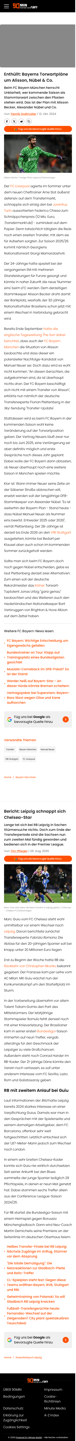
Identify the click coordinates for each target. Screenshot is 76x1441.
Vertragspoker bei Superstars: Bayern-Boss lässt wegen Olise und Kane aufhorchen (38, 697)
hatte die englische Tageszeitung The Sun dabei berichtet (34, 334)
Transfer (10, 749)
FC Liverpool (20, 186)
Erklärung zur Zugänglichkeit (15, 1417)
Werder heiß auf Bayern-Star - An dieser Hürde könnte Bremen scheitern (38, 683)
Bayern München (27, 749)
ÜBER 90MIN (12, 1389)
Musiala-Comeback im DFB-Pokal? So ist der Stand (38, 671)
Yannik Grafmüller (23, 114)
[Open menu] (6, 6)
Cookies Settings (16, 1427)
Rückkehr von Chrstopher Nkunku (30, 966)
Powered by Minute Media (29, 1437)
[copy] (29, 121)
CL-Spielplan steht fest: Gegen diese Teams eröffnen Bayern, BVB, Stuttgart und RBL (38, 1285)
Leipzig (9, 931)
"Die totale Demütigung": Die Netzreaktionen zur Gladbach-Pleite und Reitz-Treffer (36, 1268)
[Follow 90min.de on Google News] (66, 719)
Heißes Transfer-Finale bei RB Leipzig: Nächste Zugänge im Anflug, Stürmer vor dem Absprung (37, 1251)
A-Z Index (51, 1415)
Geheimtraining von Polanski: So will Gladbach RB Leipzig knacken (36, 1299)
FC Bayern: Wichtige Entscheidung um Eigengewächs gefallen (37, 643)
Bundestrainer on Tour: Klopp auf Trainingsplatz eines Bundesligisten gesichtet (35, 657)
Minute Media (55, 1408)
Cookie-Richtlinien (52, 1399)
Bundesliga (46, 1031)
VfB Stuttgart (61, 532)
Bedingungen (14, 1396)
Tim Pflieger (19, 851)
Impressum (53, 1389)
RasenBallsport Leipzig (29, 1357)
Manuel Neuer (48, 749)
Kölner (40, 585)
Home (7, 777)
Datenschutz (13, 1408)
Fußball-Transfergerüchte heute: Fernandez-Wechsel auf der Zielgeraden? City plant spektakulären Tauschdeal (38, 1315)
